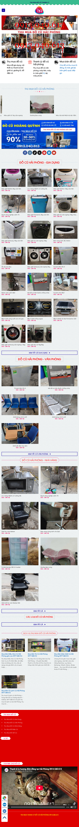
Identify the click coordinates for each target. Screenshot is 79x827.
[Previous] (1, 107)
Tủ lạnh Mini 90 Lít (59, 267)
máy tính (43, 70)
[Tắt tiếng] (71, 807)
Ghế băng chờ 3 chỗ (59, 417)
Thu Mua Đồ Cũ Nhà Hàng (13, 726)
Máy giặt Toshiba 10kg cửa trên (63, 189)
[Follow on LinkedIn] (49, 152)
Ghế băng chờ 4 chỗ (20, 417)
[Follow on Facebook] (25, 152)
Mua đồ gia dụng (14, 65)
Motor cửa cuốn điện (34, 115)
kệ (46, 73)
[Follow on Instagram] (30, 152)
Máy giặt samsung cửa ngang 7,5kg (13, 344)
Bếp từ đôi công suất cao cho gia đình (12, 319)
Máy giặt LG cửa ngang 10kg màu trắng (64, 215)
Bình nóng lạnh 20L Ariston (61, 241)
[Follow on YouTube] (54, 152)
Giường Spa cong (46, 567)
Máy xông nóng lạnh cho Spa (50, 531)
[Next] (77, 107)
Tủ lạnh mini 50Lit (58, 293)
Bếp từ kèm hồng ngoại (35, 319)
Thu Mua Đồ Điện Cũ (11, 729)
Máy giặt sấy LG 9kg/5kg (35, 344)
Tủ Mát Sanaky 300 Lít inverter (11, 567)
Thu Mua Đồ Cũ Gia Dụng (12, 719)
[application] (39, 788)
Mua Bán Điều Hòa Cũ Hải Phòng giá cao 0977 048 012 (12, 655)
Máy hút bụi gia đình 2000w (11, 115)
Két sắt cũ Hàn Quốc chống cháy (38, 293)
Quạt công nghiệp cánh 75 (10, 215)
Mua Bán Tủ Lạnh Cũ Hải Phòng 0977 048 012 (13, 691)
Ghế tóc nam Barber (8, 531)
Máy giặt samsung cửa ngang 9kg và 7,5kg (38, 267)
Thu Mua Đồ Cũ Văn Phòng (13, 722)
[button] (3, 10)
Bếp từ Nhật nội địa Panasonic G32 (64, 319)
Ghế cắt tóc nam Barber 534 (11, 603)
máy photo (37, 76)
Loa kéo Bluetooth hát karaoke (63, 115)
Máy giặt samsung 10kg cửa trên (12, 241)
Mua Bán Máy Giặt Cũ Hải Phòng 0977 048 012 (63, 655)
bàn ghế (38, 73)
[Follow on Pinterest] (44, 152)
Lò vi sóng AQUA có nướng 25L (37, 189)
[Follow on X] (39, 152)
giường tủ (17, 70)
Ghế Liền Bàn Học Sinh (20, 446)
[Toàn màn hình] (75, 807)
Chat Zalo (4, 807)
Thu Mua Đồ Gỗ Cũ (10, 733)
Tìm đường (4, 800)
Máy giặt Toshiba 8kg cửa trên (11, 189)
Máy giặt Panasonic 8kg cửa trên (38, 215)
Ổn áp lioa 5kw (6, 267)
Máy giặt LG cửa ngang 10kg (37, 241)
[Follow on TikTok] (35, 152)
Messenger (4, 813)
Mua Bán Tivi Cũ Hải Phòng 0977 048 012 (38, 655)
